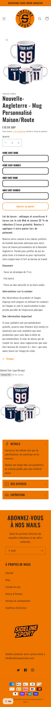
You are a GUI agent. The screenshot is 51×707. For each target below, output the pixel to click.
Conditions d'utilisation (15, 607)
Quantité (6, 136)
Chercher (9, 573)
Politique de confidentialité (17, 600)
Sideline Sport (17, 699)
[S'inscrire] (41, 550)
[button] (4, 18)
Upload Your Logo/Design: (12, 370)
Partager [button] (10, 358)
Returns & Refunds (13, 593)
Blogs (7, 580)
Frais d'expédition (19, 131)
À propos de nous (13, 586)
